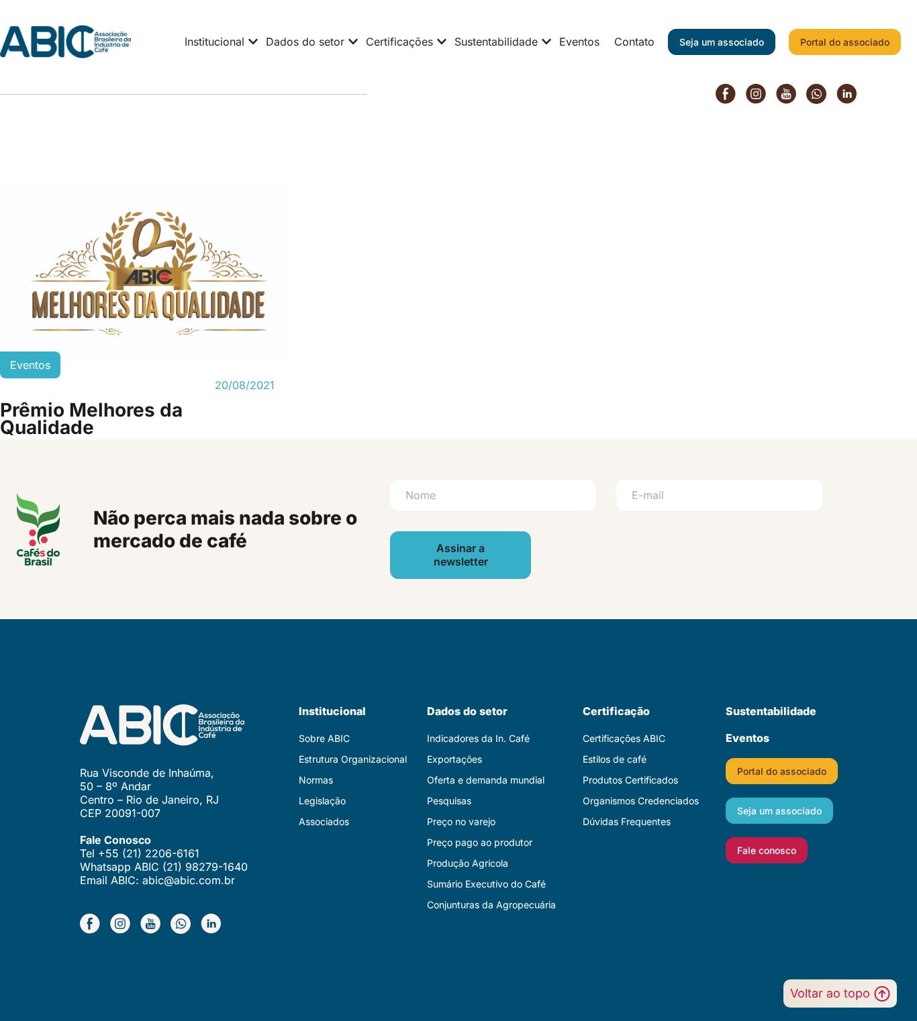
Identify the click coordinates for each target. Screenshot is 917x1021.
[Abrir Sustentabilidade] (546, 42)
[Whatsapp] (816, 94)
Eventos (747, 738)
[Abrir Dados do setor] (353, 42)
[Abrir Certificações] (441, 42)
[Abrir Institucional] (253, 42)
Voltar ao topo (830, 993)
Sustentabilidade (771, 711)
